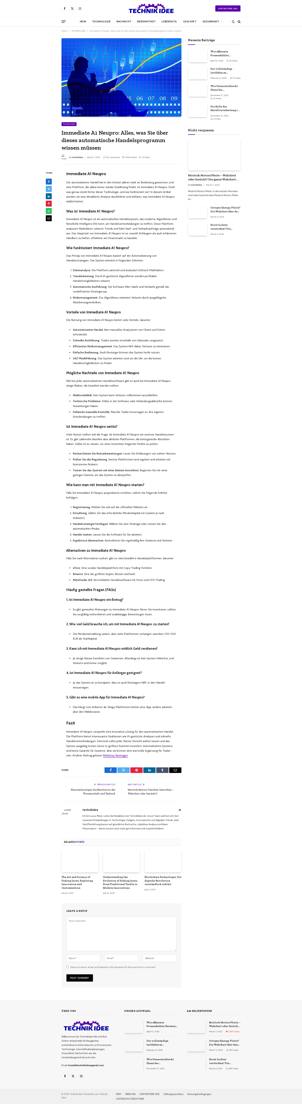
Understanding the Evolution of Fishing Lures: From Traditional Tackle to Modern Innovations (120, 882)
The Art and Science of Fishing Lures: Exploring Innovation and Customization (77, 882)
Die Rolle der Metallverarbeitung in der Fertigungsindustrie (224, 108)
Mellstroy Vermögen (115, 755)
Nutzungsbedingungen (199, 1094)
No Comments (113, 157)
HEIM (83, 21)
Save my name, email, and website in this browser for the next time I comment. (113, 967)
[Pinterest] (49, 204)
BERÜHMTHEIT (146, 21)
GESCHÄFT (190, 21)
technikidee (77, 157)
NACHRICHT (124, 21)
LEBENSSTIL (169, 21)
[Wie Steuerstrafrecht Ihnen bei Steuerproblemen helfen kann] (197, 90)
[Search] (238, 21)
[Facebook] (49, 182)
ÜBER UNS (130, 1094)
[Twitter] (49, 189)
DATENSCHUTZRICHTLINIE (130, 1098)
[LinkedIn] (49, 196)
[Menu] (64, 21)
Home (64, 31)
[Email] (49, 218)
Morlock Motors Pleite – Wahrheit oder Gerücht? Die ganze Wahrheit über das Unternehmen (212, 177)
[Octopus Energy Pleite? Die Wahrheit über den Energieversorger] (197, 212)
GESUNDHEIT (211, 21)
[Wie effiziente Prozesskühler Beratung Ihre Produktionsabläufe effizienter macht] (197, 55)
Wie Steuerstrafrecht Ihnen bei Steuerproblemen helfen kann (224, 88)
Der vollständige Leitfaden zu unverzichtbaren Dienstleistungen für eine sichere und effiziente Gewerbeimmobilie (223, 71)
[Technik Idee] (151, 8)
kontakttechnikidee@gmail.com (86, 1065)
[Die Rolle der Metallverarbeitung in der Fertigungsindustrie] (197, 110)
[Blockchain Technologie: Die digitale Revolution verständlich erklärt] (163, 862)
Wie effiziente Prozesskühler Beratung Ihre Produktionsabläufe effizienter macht (223, 53)
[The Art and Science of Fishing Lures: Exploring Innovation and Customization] (80, 862)
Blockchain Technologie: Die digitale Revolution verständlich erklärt (163, 880)
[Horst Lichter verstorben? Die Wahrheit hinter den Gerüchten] (197, 229)
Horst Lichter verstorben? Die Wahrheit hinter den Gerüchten (223, 227)
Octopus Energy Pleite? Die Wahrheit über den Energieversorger (225, 209)
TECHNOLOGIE (101, 21)
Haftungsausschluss (174, 1094)
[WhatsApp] (49, 211)
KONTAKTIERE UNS (228, 8)
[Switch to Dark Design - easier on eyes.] (233, 21)
